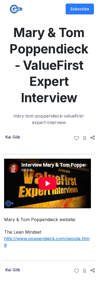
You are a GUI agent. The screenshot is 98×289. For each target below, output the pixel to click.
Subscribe (79, 9)
